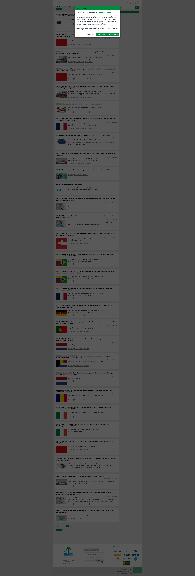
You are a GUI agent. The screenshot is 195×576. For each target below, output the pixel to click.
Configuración (90, 34)
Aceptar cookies (101, 34)
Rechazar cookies (113, 34)
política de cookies (103, 30)
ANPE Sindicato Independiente (104, 12)
